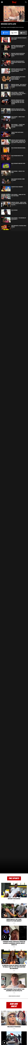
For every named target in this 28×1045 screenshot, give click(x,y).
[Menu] (2, 2)
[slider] (14, 21)
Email (23, 32)
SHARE (15, 32)
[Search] (26, 2)
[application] (14, 14)
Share (6, 32)
